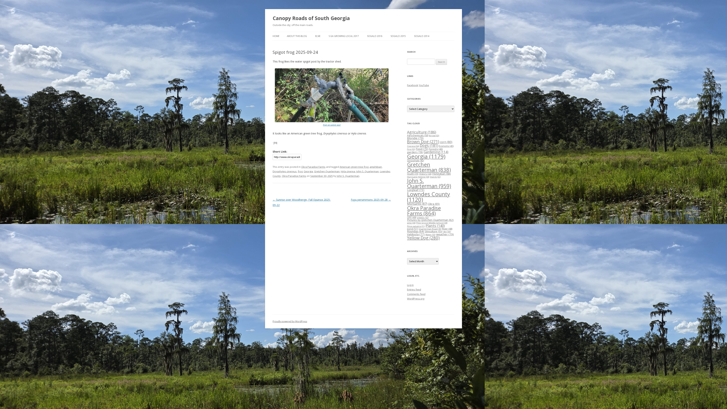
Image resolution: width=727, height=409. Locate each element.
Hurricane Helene (418, 176)
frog (300, 171)
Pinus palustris (416, 226)
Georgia (308, 171)
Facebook (412, 85)
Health (412, 173)
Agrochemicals (417, 135)
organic (422, 217)
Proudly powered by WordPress (290, 321)
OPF (411, 217)
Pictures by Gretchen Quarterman (430, 220)
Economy (446, 146)
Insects (435, 176)
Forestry (436, 149)
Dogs (429, 145)
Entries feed (414, 289)
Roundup (415, 231)
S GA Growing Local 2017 (344, 36)
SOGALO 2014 (421, 36)
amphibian (376, 167)
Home (276, 36)
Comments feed (416, 294)
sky (447, 231)
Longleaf (415, 190)
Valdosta (416, 234)
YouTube (424, 85)
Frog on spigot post (332, 124)
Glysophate (415, 160)
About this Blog (297, 36)
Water (430, 234)
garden (415, 152)
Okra (434, 204)
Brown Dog (423, 141)
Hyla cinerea (348, 171)
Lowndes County (428, 196)
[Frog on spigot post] (331, 121)
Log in (410, 285)
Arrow (434, 135)
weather (445, 234)
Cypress (413, 146)
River (447, 228)
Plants (435, 225)
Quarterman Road (430, 228)
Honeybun (441, 174)
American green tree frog (354, 167)
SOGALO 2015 (398, 36)
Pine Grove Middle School (431, 222)
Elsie (317, 36)
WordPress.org (415, 298)
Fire (411, 149)
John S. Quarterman (367, 171)
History (425, 174)
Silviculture (433, 231)
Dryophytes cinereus (285, 171)
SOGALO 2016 (374, 36)
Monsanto (417, 204)
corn (446, 142)
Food (422, 149)
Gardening (436, 152)
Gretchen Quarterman (327, 171)
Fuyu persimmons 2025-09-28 (371, 199)
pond (412, 228)
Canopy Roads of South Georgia (311, 18)
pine (411, 222)
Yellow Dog (423, 237)
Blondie (415, 138)
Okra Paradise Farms (313, 167)
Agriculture (421, 132)
